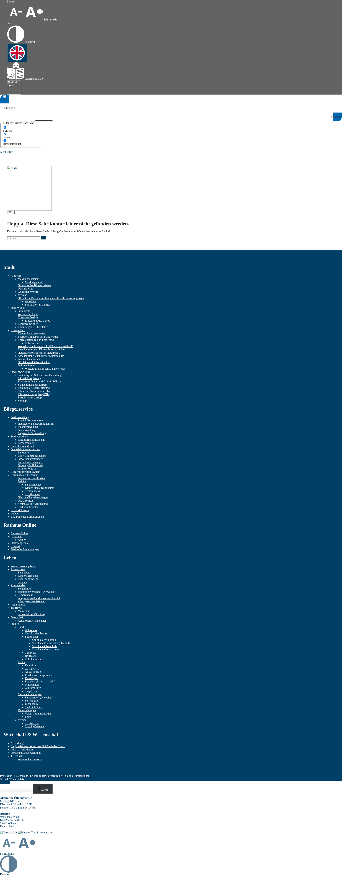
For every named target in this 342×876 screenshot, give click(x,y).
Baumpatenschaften (29, 359)
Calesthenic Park (34, 659)
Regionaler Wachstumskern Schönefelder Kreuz (38, 746)
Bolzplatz (30, 655)
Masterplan (24, 610)
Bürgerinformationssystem (25, 471)
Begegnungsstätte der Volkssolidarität (39, 598)
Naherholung (18, 604)
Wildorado (31, 630)
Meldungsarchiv (34, 282)
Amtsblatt (30, 301)
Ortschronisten (26, 500)
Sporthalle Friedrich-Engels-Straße (51, 643)
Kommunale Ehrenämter (24, 474)
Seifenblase (31, 700)
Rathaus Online (19, 533)
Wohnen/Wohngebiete (23, 566)
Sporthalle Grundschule (45, 649)
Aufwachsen (18, 569)
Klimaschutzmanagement (32, 333)
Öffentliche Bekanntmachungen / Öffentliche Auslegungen (51, 298)
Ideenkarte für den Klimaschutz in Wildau (41, 349)
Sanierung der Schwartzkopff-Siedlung (40, 375)
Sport (21, 627)
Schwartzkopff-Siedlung (31, 614)
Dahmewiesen (26, 365)
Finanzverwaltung (28, 426)
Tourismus (16, 607)
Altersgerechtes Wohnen (31, 601)
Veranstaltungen (27, 710)
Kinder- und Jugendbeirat (39, 487)
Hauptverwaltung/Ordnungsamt (35, 423)
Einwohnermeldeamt (22, 446)
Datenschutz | (22, 775)
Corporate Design (28, 317)
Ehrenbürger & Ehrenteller (33, 326)
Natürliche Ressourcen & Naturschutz (39, 352)
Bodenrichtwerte (20, 510)
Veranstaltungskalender (38, 713)
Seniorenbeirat (33, 490)
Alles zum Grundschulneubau (34, 391)
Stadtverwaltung (20, 417)
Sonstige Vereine (34, 726)
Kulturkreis (31, 665)
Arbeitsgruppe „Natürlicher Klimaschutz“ (41, 355)
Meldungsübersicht (28, 278)
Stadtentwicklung (20, 371)
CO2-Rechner (33, 343)
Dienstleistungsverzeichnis (25, 449)
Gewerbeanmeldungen (30, 458)
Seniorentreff (25, 588)
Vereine (22, 719)
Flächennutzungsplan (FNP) (34, 394)
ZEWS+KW (32, 668)
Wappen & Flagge (28, 314)
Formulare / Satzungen (37, 304)
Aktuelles (16, 275)
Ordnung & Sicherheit (30, 465)
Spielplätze (24, 572)
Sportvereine (32, 723)
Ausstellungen (33, 671)
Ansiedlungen (18, 743)
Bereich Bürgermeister (30, 420)
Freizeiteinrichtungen (30, 694)
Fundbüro (23, 452)
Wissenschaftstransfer (30, 759)
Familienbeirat (33, 484)
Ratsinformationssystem (31, 439)
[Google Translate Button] (17, 53)
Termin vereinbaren (42, 832)
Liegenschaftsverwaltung (32, 433)
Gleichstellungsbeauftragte (33, 497)
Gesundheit (17, 617)
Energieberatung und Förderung (36, 339)
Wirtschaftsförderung (22, 749)
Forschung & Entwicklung (26, 752)
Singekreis (31, 691)
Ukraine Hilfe (25, 288)
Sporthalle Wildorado (44, 639)
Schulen (22, 582)
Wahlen (15, 513)
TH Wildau (17, 755)
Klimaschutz (18, 330)
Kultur (21, 662)
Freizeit (15, 623)
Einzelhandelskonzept (30, 397)
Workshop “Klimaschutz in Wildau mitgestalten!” (45, 346)
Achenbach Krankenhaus (32, 620)
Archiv (22, 539)
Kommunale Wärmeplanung (34, 387)
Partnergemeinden (28, 323)
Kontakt (15, 546)
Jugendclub (31, 703)
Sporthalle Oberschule (44, 646)
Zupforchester (33, 687)
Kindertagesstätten (28, 575)
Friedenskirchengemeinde (39, 675)
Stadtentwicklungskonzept (32, 384)
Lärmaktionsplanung (29, 378)
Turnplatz (30, 652)
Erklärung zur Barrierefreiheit (27, 516)
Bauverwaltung (26, 430)
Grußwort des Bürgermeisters (34, 285)
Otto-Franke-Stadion (36, 633)
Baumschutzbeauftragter (31, 478)
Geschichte (24, 310)
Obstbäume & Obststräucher (34, 362)
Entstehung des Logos (37, 320)
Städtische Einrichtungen (25, 549)
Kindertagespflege (28, 578)
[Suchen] (43, 237)
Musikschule (32, 684)
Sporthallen (31, 636)
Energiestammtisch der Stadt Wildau (38, 336)
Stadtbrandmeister (28, 507)
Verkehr (22, 294)
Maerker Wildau (27, 468)
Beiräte (22, 481)
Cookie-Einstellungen (77, 775)
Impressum (6, 775)
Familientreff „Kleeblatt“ (39, 697)
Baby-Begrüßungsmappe (32, 455)
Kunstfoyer (31, 678)
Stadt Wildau (18, 307)
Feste (28, 716)
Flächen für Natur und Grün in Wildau (39, 381)
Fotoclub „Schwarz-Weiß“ (40, 681)
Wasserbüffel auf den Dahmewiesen (45, 368)
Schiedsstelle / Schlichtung (33, 503)
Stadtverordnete (19, 436)
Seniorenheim (25, 594)
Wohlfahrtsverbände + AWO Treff (37, 591)
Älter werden (18, 585)
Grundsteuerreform (28, 291)
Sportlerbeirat (32, 494)
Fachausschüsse (27, 442)
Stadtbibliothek (33, 707)
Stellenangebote (19, 542)
